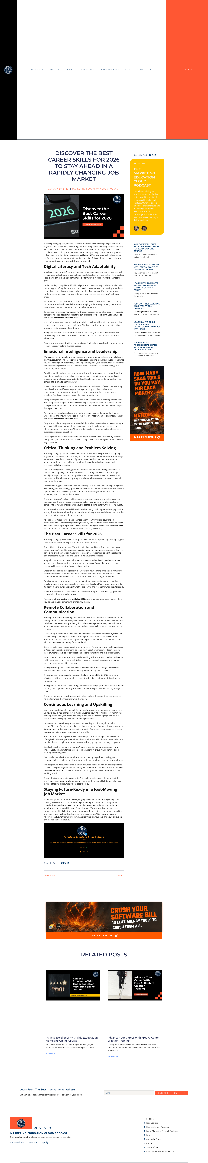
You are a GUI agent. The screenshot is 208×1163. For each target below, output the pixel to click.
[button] (62, 863)
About (71, 70)
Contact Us (144, 70)
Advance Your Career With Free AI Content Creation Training (146, 267)
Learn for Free (109, 70)
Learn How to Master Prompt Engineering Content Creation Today (146, 286)
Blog (128, 70)
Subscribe (87, 70)
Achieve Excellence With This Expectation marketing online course (146, 247)
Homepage (37, 70)
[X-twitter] (40, 1128)
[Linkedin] (50, 1128)
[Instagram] (45, 1128)
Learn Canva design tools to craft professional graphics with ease (147, 325)
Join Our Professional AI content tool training (147, 306)
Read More (51, 1054)
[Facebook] (35, 1128)
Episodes (55, 70)
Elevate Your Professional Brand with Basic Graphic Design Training (145, 346)
